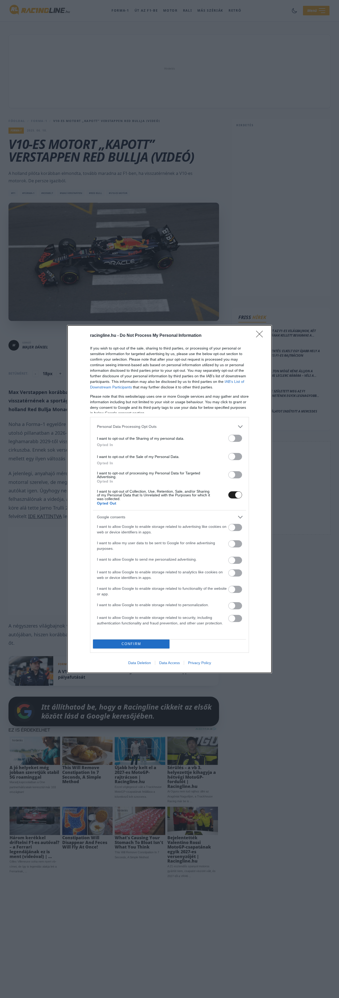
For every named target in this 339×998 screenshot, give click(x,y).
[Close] (261, 336)
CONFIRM (131, 644)
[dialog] (169, 499)
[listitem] (169, 426)
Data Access (169, 663)
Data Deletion (139, 663)
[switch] (235, 438)
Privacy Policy (199, 663)
